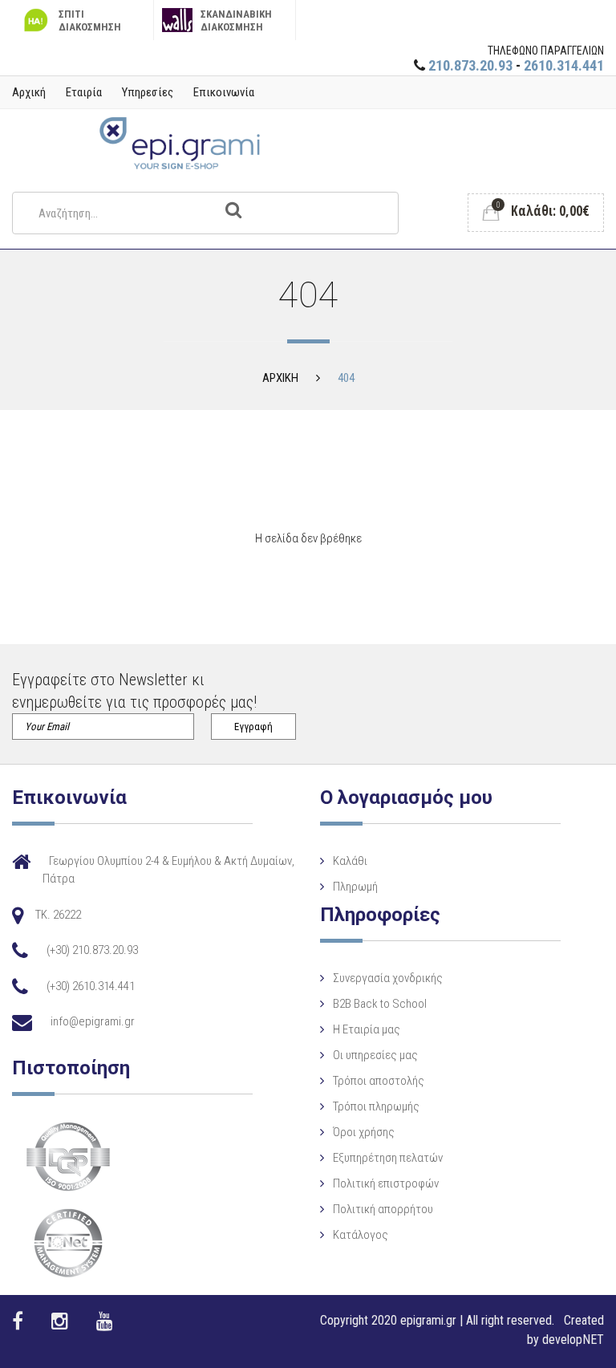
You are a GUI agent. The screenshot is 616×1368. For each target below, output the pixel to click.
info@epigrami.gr (93, 1021)
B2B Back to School (380, 1004)
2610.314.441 (564, 65)
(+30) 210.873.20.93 (92, 950)
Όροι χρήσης (364, 1132)
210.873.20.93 (470, 65)
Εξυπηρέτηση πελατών (388, 1158)
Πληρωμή (355, 886)
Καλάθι (350, 861)
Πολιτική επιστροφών (386, 1183)
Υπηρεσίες (147, 92)
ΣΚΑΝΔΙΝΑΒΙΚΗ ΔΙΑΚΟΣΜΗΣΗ (236, 20)
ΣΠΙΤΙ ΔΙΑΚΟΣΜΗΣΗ (90, 20)
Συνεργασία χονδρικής (388, 978)
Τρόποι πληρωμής (376, 1106)
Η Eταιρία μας (366, 1029)
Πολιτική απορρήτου (383, 1209)
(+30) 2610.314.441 (91, 986)
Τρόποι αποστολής (378, 1081)
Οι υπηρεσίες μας (375, 1055)
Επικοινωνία (223, 92)
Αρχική (29, 92)
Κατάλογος (360, 1235)
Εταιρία (84, 92)
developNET (573, 1339)
